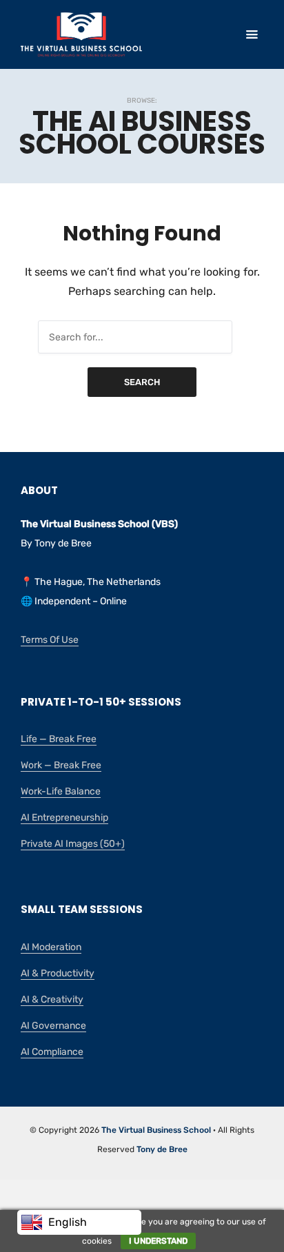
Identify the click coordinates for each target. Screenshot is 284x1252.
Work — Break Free (61, 765)
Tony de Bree (161, 1149)
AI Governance (53, 1026)
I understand (158, 1241)
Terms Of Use (50, 640)
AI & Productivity (57, 973)
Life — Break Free (59, 739)
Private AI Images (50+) (73, 844)
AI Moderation (51, 947)
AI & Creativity (52, 999)
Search (142, 382)
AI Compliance (52, 1052)
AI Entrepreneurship (64, 817)
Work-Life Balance (61, 791)
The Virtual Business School (156, 1130)
